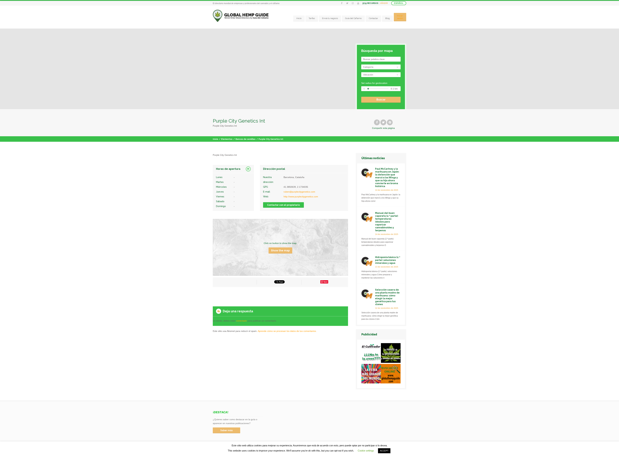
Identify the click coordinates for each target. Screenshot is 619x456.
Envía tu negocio (330, 18)
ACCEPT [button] (384, 451)
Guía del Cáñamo (353, 18)
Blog (387, 18)
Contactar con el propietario (283, 205)
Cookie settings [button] (366, 450)
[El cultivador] (371, 353)
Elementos (226, 139)
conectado (241, 320)
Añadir (384, 3)
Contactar (373, 18)
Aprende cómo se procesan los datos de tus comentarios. (287, 331)
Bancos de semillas (245, 139)
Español (398, 3)
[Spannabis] (371, 374)
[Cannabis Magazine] (391, 353)
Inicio (298, 18)
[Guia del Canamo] (391, 374)
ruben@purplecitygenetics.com (299, 191)
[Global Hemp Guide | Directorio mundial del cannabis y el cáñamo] (241, 16)
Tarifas (312, 18)
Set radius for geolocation (374, 83)
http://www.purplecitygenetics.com (301, 196)
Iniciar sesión (400, 17)
